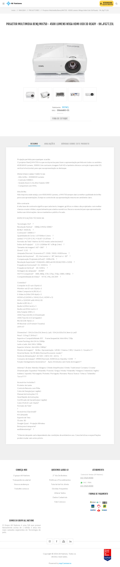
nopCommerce (65, 563)
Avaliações (49, 144)
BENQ (65, 107)
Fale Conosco (60, 502)
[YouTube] (63, 541)
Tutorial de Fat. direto (60, 484)
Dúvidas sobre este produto (75, 144)
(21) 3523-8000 (86, 478)
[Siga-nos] (49, 541)
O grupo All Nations (21, 475)
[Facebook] (56, 541)
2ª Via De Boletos (60, 475)
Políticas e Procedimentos (60, 480)
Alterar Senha (60, 493)
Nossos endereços (21, 484)
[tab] (34, 144)
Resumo (34, 144)
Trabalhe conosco (21, 488)
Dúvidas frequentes (60, 488)
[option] (30, 94)
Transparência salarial (22, 480)
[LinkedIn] (70, 541)
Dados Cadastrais (60, 497)
